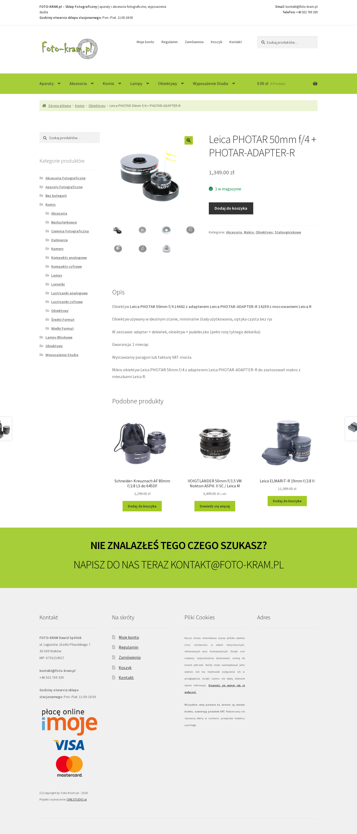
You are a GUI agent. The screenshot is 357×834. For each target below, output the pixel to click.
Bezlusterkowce (64, 222)
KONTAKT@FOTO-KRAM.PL (227, 564)
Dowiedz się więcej (215, 506)
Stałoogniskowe (288, 232)
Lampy (136, 83)
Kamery (57, 248)
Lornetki (58, 284)
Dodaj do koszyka (231, 208)
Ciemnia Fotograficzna (70, 231)
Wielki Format (62, 328)
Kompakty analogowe (69, 257)
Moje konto (145, 41)
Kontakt (235, 41)
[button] (189, 140)
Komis (108, 83)
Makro (249, 232)
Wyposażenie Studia (210, 83)
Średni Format (62, 319)
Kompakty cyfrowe (66, 266)
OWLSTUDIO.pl (77, 799)
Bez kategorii (56, 195)
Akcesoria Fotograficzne (65, 178)
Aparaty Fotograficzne (64, 187)
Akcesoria (78, 83)
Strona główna (59, 105)
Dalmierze (59, 240)
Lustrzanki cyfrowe (67, 301)
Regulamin (170, 41)
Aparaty (46, 83)
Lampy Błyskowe (58, 337)
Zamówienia (194, 41)
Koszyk (216, 41)
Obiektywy (167, 83)
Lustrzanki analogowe (69, 293)
